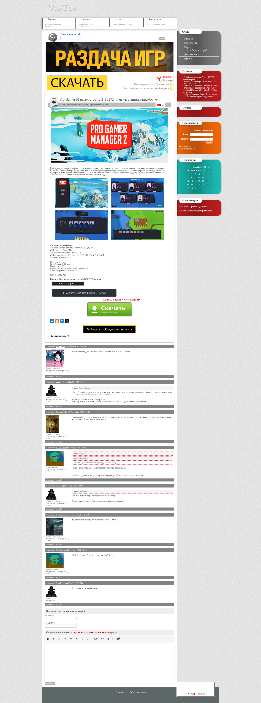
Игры (160, 104)
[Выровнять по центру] (71, 639)
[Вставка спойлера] (113, 639)
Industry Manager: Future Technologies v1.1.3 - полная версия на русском (200, 95)
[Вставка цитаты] (102, 639)
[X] (67, 321)
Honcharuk (61, 448)
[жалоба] (59, 376)
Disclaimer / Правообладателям (193, 206)
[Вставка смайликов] (95, 639)
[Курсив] (53, 639)
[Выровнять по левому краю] (65, 639)
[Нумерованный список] (88, 639)
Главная (188, 38)
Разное (188, 58)
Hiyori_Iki (60, 346)
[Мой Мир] (62, 321)
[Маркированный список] (83, 639)
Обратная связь (138, 692)
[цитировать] (50, 376)
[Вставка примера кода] (107, 639)
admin (85, 105)
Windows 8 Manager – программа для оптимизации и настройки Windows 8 (200, 87)
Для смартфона (192, 54)
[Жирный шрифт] (48, 639)
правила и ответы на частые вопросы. (95, 632)
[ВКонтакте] (52, 321)
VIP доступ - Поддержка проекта (109, 329)
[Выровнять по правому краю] (76, 639)
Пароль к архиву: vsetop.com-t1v (121, 299)
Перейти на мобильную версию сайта (195, 211)
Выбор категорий (198, 50)
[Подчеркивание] (58, 639)
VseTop (191, 693)
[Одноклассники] (57, 321)
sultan (58, 382)
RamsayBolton (62, 412)
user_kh (59, 486)
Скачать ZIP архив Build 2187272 (86, 292)
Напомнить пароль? (187, 149)
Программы (190, 42)
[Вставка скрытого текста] (118, 639)
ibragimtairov (62, 515)
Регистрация (184, 147)
